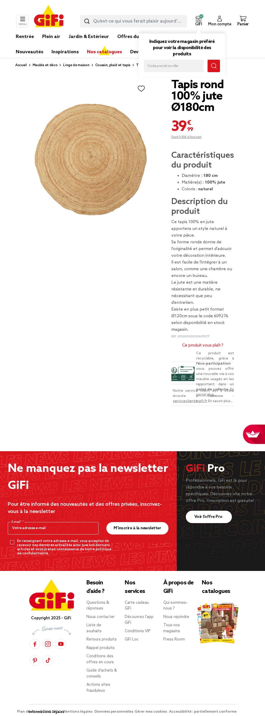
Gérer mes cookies (151, 712)
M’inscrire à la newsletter (137, 528)
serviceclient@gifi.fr (190, 401)
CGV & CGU (50, 712)
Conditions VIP (138, 631)
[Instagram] (48, 643)
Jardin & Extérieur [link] (89, 37)
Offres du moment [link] (138, 37)
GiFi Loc (132, 639)
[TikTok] (48, 659)
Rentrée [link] (25, 37)
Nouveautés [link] (29, 52)
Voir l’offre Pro (209, 516)
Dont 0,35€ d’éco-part (186, 137)
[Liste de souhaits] (141, 89)
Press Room (174, 639)
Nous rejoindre (176, 617)
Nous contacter (100, 617)
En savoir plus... (220, 401)
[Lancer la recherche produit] (87, 21)
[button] (198, 21)
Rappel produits (100, 648)
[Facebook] (35, 643)
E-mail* (17, 522)
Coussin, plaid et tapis (113, 65)
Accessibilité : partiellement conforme (203, 712)
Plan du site (28, 712)
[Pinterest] (35, 659)
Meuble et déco (45, 65)
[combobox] (133, 21)
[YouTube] (61, 643)
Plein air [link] (51, 37)
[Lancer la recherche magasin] (214, 66)
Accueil (21, 65)
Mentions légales (77, 712)
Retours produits (101, 639)
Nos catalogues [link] (104, 52)
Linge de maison (76, 65)
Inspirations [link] (65, 52)
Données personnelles (113, 712)
